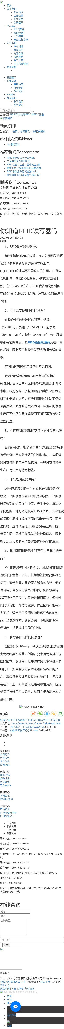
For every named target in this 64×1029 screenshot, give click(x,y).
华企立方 (5, 985)
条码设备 (18, 32)
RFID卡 (29, 114)
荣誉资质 (18, 19)
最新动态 (18, 84)
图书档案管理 (21, 63)
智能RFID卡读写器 (30, 720)
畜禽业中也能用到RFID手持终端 (24, 168)
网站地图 (5, 988)
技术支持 (11, 67)
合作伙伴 (18, 15)
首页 (9, 5)
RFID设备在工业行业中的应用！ (24, 164)
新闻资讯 (25, 131)
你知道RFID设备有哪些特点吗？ (24, 174)
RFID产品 (19, 29)
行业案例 (11, 43)
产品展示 (11, 25)
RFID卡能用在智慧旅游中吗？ (23, 171)
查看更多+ (5, 785)
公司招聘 (18, 22)
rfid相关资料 (38, 131)
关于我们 (11, 8)
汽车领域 (18, 46)
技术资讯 (18, 91)
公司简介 (18, 12)
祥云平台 (45, 981)
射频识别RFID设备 (10, 720)
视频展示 (11, 77)
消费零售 (18, 56)
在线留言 (18, 104)
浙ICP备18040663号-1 (13, 981)
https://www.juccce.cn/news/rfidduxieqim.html (36, 723)
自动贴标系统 (21, 39)
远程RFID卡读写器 (50, 720)
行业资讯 (18, 87)
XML (20, 988)
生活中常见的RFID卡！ (19, 161)
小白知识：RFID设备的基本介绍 (27, 726)
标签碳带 (18, 36)
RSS (14, 988)
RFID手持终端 (17, 114)
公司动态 (11, 80)
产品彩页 (5, 809)
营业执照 (29, 988)
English (11, 94)
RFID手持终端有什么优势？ (21, 157)
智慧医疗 (18, 60)
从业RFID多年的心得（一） (24, 730)
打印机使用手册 (8, 812)
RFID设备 (38, 114)
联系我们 (11, 98)
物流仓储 (18, 53)
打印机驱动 (6, 816)
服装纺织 (18, 49)
